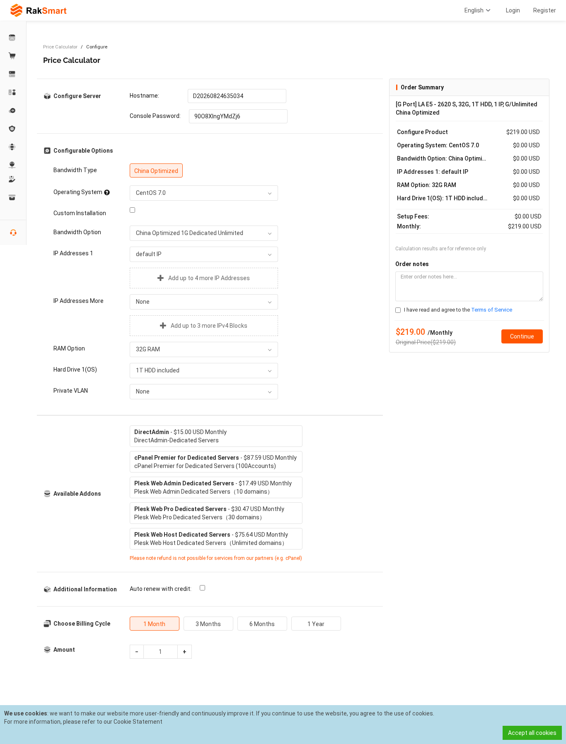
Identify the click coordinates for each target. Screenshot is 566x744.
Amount (64, 649)
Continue (522, 336)
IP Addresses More (78, 301)
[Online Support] (13, 232)
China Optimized (156, 171)
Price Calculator (60, 47)
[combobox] (204, 193)
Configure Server (77, 96)
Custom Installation (79, 213)
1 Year (315, 624)
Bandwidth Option (77, 232)
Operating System (77, 192)
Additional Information (85, 589)
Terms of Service (491, 310)
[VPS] (13, 110)
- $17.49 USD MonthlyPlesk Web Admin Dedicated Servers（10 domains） (213, 487)
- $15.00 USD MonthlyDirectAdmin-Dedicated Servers (180, 436)
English (474, 10)
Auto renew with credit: (160, 589)
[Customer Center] (13, 38)
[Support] (13, 179)
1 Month (154, 624)
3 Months (208, 624)
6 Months (262, 624)
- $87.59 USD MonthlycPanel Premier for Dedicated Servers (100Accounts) (215, 461)
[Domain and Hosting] (13, 147)
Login (513, 10)
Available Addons (77, 493)
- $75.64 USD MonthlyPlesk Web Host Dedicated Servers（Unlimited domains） (211, 538)
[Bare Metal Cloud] (13, 92)
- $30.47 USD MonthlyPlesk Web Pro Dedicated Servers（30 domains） (209, 513)
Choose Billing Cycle (81, 623)
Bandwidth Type (75, 170)
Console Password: (155, 116)
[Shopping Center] (13, 56)
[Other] (13, 129)
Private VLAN (70, 390)
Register (544, 10)
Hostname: (144, 95)
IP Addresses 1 (73, 253)
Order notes (412, 264)
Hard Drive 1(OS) (75, 369)
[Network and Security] (13, 165)
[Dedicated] (13, 74)
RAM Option (69, 348)
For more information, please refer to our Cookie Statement (83, 721)
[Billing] (13, 197)
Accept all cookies (532, 733)
